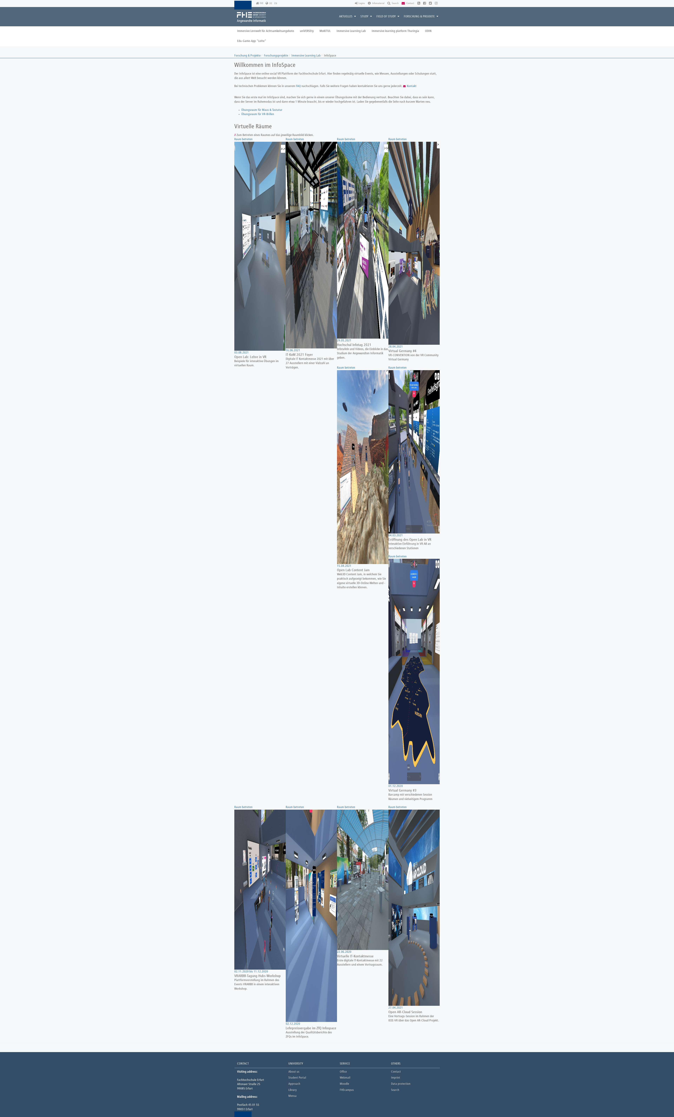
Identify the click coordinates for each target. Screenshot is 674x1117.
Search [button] (395, 3)
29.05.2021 (344, 340)
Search (395, 1090)
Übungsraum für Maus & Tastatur (261, 110)
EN (275, 3)
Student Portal (297, 1077)
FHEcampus (347, 1090)
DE (270, 3)
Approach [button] (294, 1083)
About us (293, 1071)
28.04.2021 (395, 346)
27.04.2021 (395, 1007)
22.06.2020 (344, 952)
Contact (396, 1071)
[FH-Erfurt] (251, 17)
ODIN (428, 31)
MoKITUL (325, 31)
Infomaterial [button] (378, 3)
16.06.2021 (293, 350)
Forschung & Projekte (247, 55)
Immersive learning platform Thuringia (395, 31)
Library (292, 1090)
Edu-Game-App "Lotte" (251, 41)
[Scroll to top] (662, 1105)
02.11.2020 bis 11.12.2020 (251, 971)
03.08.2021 (241, 352)
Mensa (292, 1096)
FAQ (299, 86)
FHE (261, 3)
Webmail (345, 1077)
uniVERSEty (307, 31)
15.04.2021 (344, 566)
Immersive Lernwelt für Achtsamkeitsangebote (265, 31)
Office (343, 1071)
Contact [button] (410, 3)
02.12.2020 (293, 1023)
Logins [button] (362, 3)
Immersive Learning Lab (351, 31)
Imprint (395, 1077)
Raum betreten (243, 139)
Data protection (401, 1083)
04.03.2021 (395, 535)
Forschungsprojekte (276, 55)
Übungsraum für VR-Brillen (257, 114)
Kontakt (412, 86)
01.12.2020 (395, 786)
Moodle (344, 1083)
